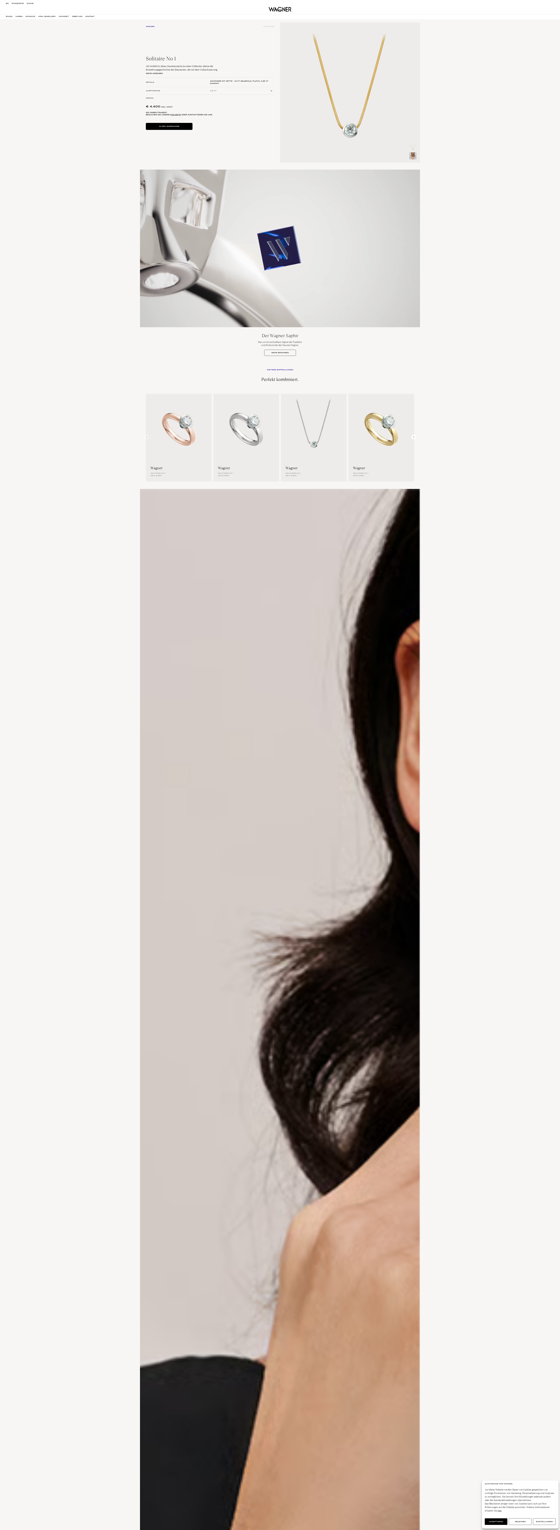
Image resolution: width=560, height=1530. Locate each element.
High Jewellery (47, 16)
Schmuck (30, 16)
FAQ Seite (175, 115)
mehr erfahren (280, 353)
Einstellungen (544, 1522)
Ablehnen (520, 1522)
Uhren (19, 16)
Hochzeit (64, 16)
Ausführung (153, 91)
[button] (413, 437)
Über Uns (77, 16)
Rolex (9, 16)
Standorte (18, 3)
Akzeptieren (496, 1522)
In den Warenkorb (169, 126)
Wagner (156, 468)
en (7, 3)
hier (500, 1510)
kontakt (90, 16)
